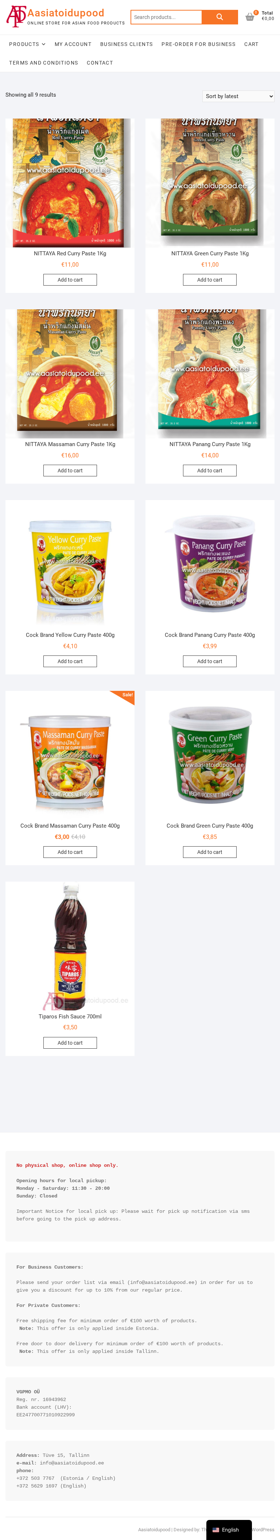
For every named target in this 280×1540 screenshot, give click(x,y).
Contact (100, 63)
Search (220, 17)
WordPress (263, 1529)
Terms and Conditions (43, 63)
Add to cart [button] (70, 280)
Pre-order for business (199, 44)
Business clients (126, 44)
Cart (251, 44)
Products (24, 44)
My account (73, 44)
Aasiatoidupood (66, 13)
